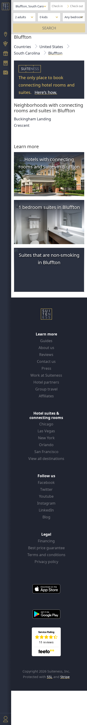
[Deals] (5, 54)
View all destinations (46, 458)
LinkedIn (46, 510)
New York (46, 437)
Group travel (46, 389)
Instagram (46, 503)
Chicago (46, 424)
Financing (46, 540)
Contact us (46, 361)
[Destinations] (5, 35)
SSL (49, 677)
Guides (46, 340)
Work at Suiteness (46, 375)
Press (46, 368)
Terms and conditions (46, 554)
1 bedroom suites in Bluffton (49, 207)
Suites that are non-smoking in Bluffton (49, 259)
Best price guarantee (46, 547)
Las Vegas (46, 430)
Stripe (65, 677)
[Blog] (5, 73)
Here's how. (46, 92)
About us (46, 347)
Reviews (46, 354)
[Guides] (5, 44)
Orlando (46, 444)
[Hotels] (5, 63)
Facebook (46, 482)
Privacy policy (46, 561)
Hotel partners (46, 382)
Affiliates (46, 396)
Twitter (46, 489)
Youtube (46, 496)
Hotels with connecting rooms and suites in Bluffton (49, 163)
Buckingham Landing (32, 118)
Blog (46, 517)
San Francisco (46, 451)
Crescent (21, 125)
